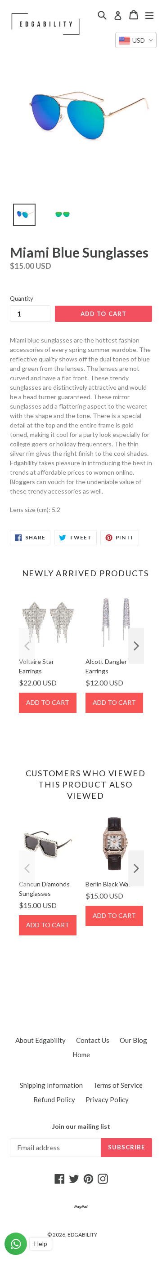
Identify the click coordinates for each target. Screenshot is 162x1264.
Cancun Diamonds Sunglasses (44, 888)
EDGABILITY (82, 1234)
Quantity (21, 298)
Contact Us (92, 1040)
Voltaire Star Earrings (36, 666)
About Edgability (40, 1040)
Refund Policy (54, 1099)
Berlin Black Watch (112, 884)
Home (81, 1054)
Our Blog (133, 1040)
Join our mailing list (81, 1126)
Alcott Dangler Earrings (106, 666)
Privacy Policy (107, 1099)
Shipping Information (51, 1085)
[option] (19, 217)
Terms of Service (118, 1085)
